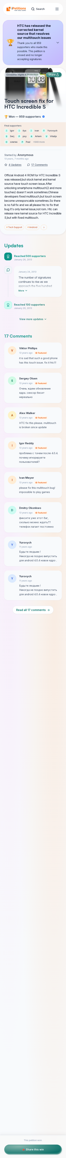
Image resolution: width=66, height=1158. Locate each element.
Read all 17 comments (33, 610)
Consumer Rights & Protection (22, 74)
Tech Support (14, 227)
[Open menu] (57, 9)
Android (32, 227)
